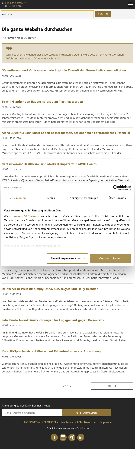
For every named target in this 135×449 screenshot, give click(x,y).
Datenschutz (91, 422)
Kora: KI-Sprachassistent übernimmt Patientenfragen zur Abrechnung (51, 351)
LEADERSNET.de (31, 422)
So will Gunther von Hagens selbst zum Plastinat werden (42, 101)
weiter (112, 386)
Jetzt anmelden (86, 413)
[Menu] (130, 4)
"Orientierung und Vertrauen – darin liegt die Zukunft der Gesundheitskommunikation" (64, 70)
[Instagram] (63, 437)
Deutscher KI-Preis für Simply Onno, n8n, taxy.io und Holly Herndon (50, 289)
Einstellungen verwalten (66, 258)
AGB (79, 422)
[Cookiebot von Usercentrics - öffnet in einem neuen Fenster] (115, 187)
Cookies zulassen (110, 258)
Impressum (106, 422)
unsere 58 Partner (26, 216)
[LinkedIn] (80, 437)
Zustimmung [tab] (18, 197)
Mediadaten (67, 422)
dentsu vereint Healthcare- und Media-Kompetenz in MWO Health (49, 164)
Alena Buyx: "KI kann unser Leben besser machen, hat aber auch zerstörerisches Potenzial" (66, 133)
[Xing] (71, 437)
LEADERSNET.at (50, 422)
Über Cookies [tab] (117, 197)
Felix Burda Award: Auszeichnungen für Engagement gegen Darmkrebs (53, 320)
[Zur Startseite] (14, 4)
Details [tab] (50, 197)
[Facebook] (54, 437)
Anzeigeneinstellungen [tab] (84, 197)
